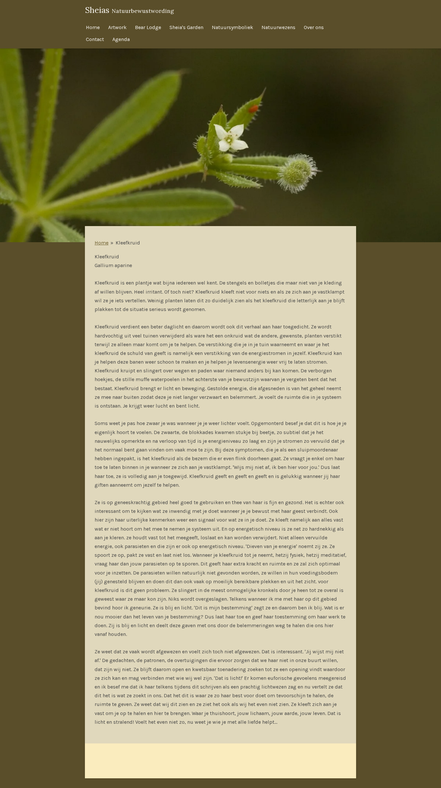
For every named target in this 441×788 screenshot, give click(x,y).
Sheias (129, 10)
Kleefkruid (128, 243)
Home (101, 243)
